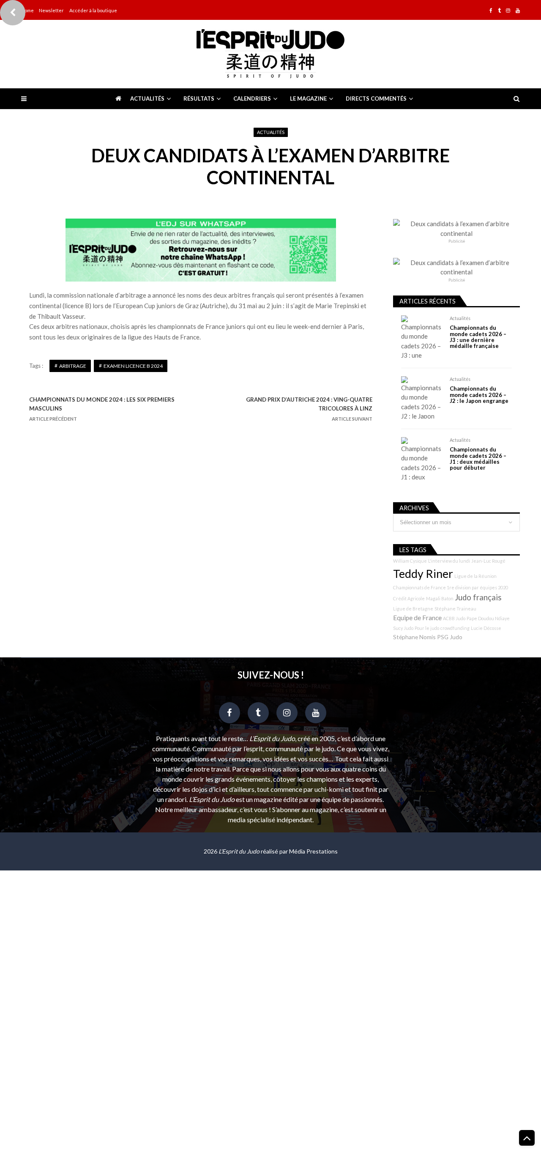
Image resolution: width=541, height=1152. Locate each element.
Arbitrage (72, 366)
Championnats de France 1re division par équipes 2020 (450, 587)
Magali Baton (440, 598)
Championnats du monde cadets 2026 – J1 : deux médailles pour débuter (478, 458)
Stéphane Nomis (414, 636)
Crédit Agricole (409, 598)
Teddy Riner (423, 573)
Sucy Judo (403, 628)
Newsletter (51, 10)
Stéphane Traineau (455, 608)
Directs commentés (376, 98)
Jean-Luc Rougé (488, 561)
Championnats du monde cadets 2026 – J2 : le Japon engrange (479, 395)
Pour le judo (427, 628)
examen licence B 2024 (133, 366)
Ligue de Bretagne (413, 608)
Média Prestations (313, 851)
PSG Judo (449, 636)
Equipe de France (417, 617)
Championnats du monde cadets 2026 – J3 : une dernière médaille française (478, 337)
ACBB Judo (454, 618)
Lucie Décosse (486, 628)
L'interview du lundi (449, 561)
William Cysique (410, 561)
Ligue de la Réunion (475, 576)
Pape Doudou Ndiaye (488, 618)
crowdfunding (455, 628)
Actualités (147, 98)
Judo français (478, 597)
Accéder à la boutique (93, 10)
